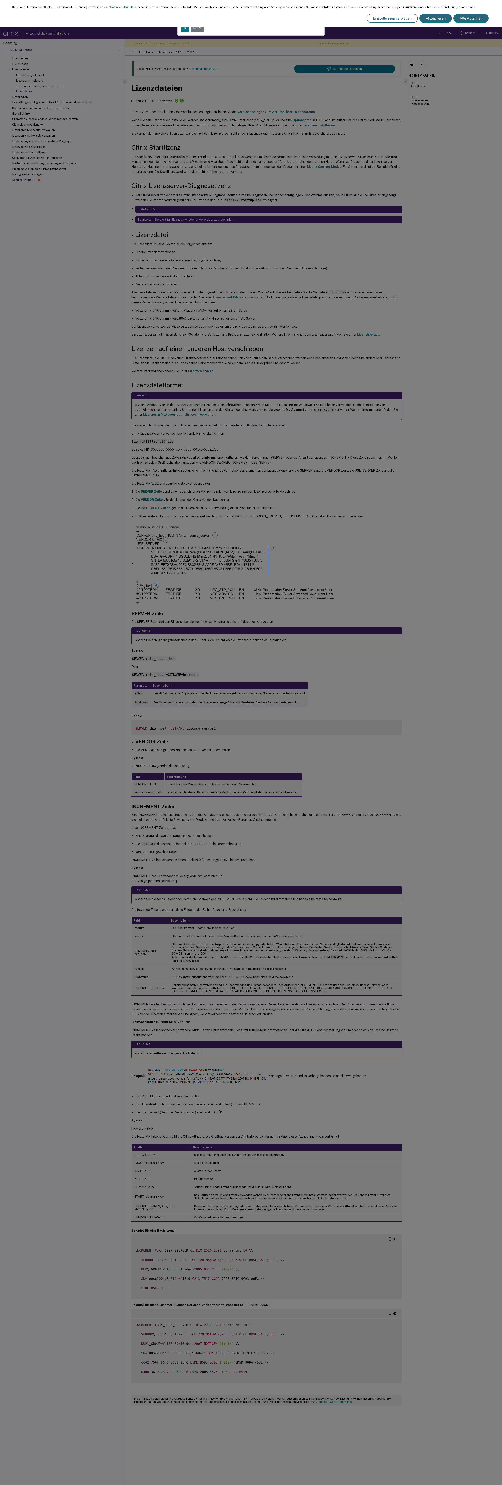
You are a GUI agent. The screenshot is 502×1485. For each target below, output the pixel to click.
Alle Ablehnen (471, 18)
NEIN (197, 28)
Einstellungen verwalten (392, 18)
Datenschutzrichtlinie (123, 7)
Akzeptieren (436, 18)
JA (184, 28)
